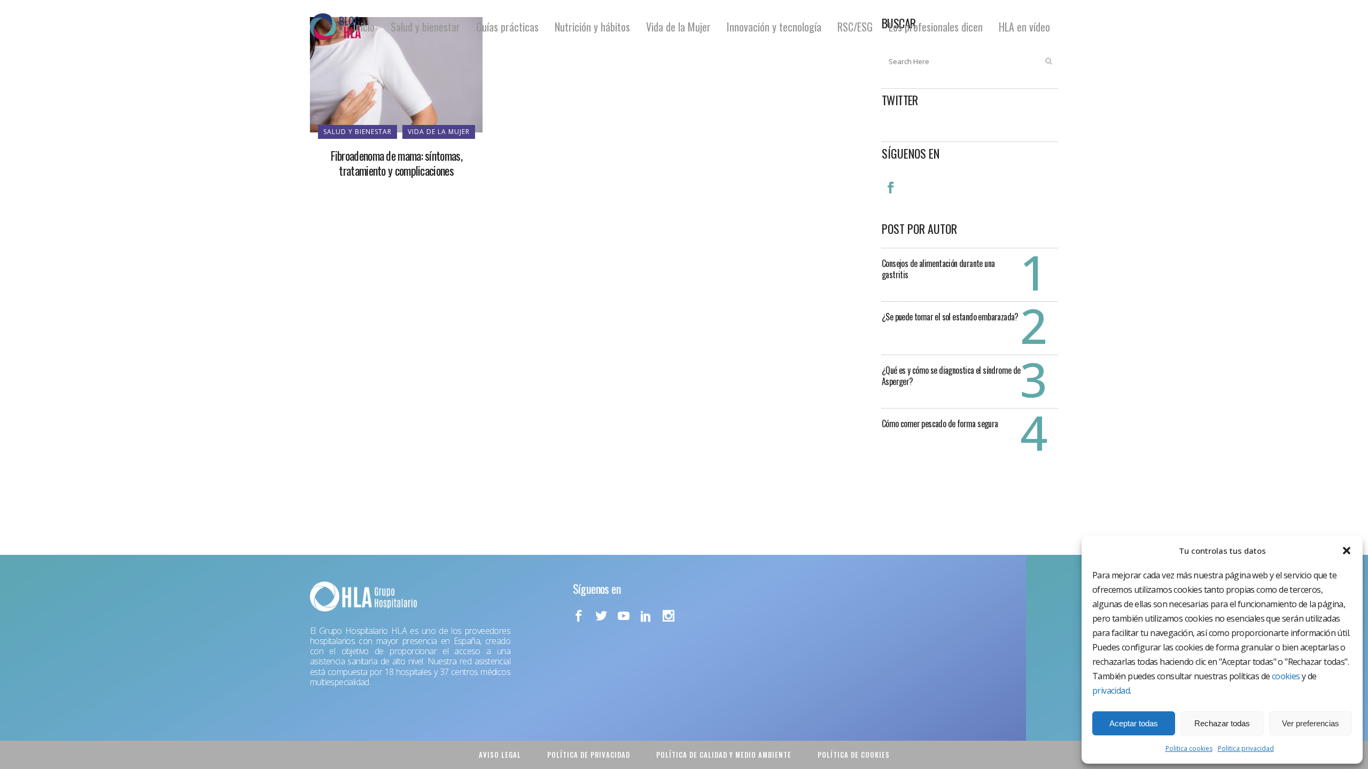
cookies (1286, 676)
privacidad (1111, 690)
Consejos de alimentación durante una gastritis (938, 269)
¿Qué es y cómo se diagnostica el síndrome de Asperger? (951, 376)
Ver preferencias (1310, 723)
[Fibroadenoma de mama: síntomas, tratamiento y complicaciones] (396, 74)
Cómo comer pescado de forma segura (940, 423)
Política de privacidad (588, 754)
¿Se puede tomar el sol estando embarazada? (950, 316)
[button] (1346, 550)
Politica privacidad (1246, 748)
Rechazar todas (1222, 723)
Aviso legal (500, 754)
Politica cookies (1188, 748)
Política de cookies (854, 754)
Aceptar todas (1133, 723)
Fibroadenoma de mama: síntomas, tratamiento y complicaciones (396, 163)
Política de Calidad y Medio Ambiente (723, 754)
